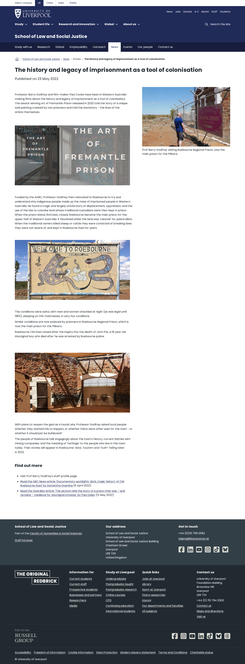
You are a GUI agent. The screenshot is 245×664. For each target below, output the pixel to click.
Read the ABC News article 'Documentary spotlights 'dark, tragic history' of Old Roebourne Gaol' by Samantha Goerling (72, 483)
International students (120, 611)
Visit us (201, 616)
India (61, 3)
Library (146, 584)
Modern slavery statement (138, 652)
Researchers (77, 600)
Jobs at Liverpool (153, 579)
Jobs (178, 11)
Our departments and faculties (162, 606)
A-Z (197, 11)
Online (72, 3)
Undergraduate (116, 579)
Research (43, 47)
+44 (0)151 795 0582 (191, 533)
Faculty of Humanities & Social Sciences (56, 533)
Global (59, 47)
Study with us (23, 47)
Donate (187, 11)
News (170, 11)
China (49, 3)
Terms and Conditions (172, 652)
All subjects (149, 611)
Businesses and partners (85, 595)
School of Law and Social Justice (51, 36)
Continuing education (120, 606)
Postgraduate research (121, 589)
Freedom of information (50, 652)
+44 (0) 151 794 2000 (210, 600)
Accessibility (23, 652)
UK (39, 3)
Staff (214, 11)
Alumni (205, 11)
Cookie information (80, 652)
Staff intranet (24, 540)
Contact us (165, 47)
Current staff (78, 584)
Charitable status (201, 652)
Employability (78, 47)
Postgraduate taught (120, 584)
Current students (80, 579)
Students (225, 11)
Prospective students (83, 589)
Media (73, 606)
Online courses (115, 595)
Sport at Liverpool (154, 589)
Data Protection (107, 652)
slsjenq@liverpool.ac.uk (193, 539)
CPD (108, 600)
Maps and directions (210, 611)
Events (127, 47)
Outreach (99, 47)
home (17, 59)
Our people (145, 47)
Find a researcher (154, 595)
